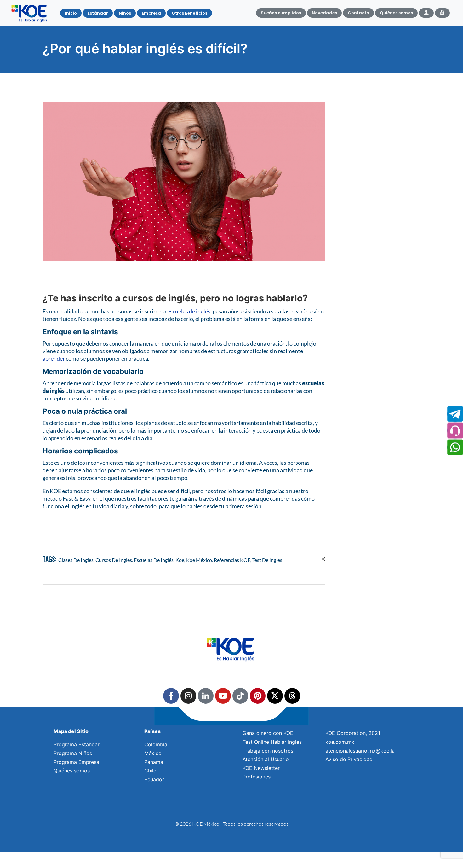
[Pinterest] (258, 696)
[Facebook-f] (171, 696)
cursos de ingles (113, 560)
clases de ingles (76, 560)
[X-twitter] (275, 696)
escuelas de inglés (188, 311)
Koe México (199, 560)
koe (179, 560)
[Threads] (292, 696)
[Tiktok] (240, 696)
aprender (54, 358)
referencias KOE (232, 560)
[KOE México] (30, 13)
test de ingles (267, 560)
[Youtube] (223, 696)
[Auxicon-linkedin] (206, 696)
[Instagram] (188, 696)
